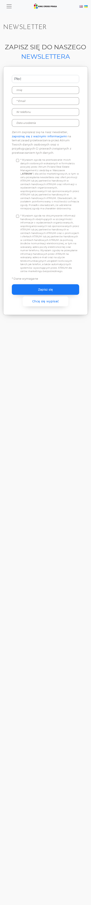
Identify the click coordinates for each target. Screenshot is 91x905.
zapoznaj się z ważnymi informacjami (39, 136)
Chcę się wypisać (45, 301)
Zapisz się (45, 289)
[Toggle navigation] (9, 6)
